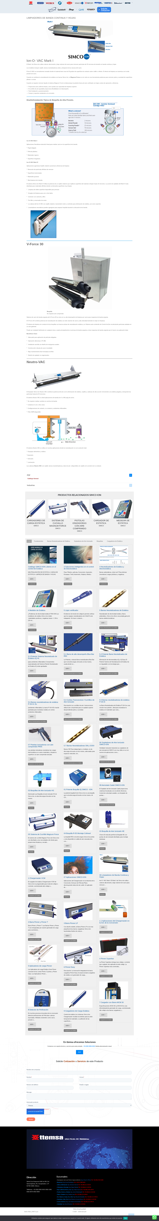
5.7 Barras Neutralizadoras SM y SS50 (79, 746)
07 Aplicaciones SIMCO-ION (75, 877)
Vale (125, 1218)
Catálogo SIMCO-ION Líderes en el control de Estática (42, 568)
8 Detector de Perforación (38, 1010)
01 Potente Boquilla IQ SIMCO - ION (78, 789)
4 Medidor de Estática (36, 610)
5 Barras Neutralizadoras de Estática (113, 610)
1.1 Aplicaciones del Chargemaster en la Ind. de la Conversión (114, 922)
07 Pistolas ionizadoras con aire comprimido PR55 (40, 746)
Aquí (79, 1052)
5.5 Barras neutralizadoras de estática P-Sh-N (114, 701)
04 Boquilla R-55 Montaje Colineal (77, 833)
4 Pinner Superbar (106, 959)
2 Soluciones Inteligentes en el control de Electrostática (79, 568)
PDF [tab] (28, 475)
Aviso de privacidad (79, 1209)
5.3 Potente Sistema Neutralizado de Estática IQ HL (42, 657)
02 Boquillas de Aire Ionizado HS (41, 790)
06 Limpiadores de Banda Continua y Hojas (114, 876)
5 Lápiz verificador (71, 610)
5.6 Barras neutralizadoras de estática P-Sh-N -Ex (43, 703)
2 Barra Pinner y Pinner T (38, 922)
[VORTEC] (108, 3)
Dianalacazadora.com (45, 1211)
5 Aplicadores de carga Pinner (40, 966)
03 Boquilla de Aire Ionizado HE (111, 831)
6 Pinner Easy (69, 967)
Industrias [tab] (31, 485)
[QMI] (81, 10)
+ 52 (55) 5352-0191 (89, 1046)
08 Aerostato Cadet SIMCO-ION (112, 785)
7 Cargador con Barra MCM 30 (111, 1002)
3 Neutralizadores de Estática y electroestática (111, 568)
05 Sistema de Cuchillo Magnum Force (43, 834)
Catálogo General (33, 478)
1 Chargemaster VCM (36, 878)
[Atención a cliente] (103, 10)
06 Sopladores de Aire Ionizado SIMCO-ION (111, 743)
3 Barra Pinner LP (71, 923)
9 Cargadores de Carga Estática (76, 1011)
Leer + (32, 579)
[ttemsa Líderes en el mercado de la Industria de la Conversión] (31, 3)
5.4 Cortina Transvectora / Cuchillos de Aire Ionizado (79, 701)
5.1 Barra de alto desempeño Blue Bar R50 (79, 655)
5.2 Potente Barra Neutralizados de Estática (113, 655)
